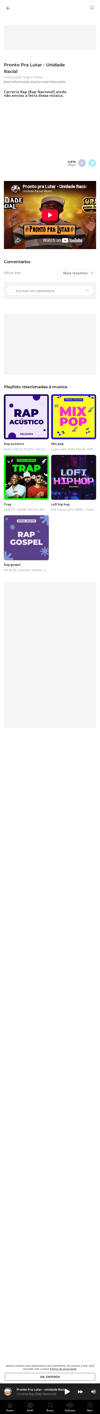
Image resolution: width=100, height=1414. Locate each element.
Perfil (30, 1410)
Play (67, 1391)
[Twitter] (92, 163)
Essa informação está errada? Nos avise (35, 81)
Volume (93, 1391)
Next (80, 1391)
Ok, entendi (50, 1377)
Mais (90, 1410)
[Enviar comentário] (88, 290)
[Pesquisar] (92, 7)
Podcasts (70, 1410)
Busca (50, 1410)
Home (10, 1410)
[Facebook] (82, 163)
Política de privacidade (63, 1368)
